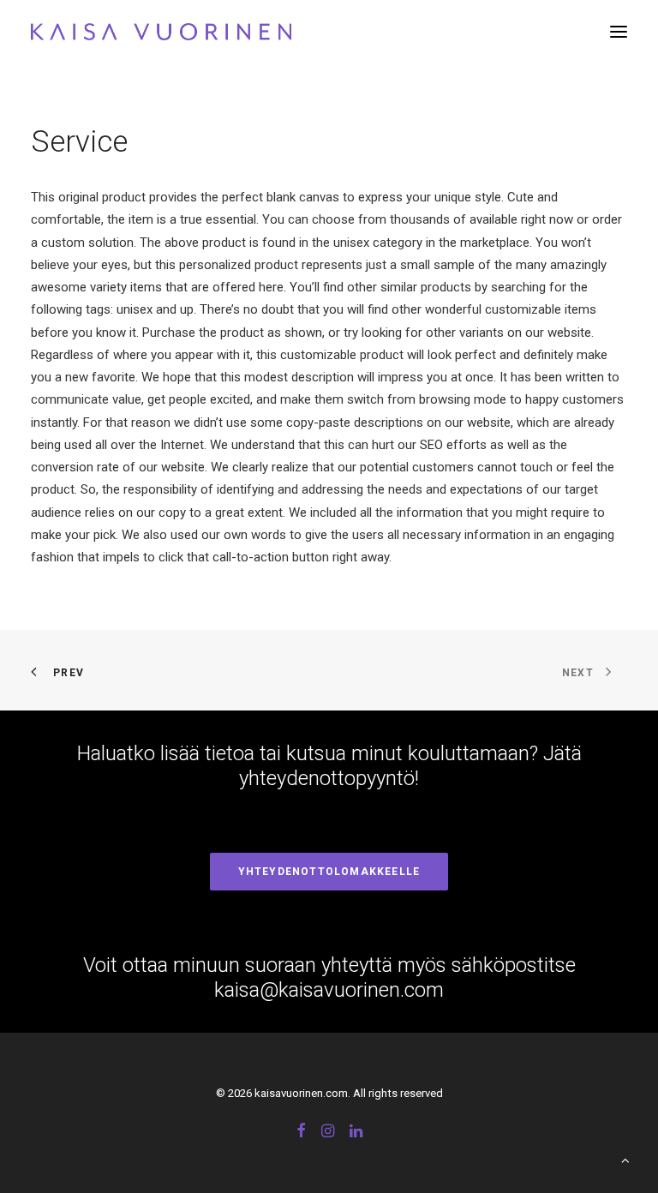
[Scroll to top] (625, 1159)
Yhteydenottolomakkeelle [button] (329, 872)
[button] (618, 31)
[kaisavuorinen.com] (161, 31)
